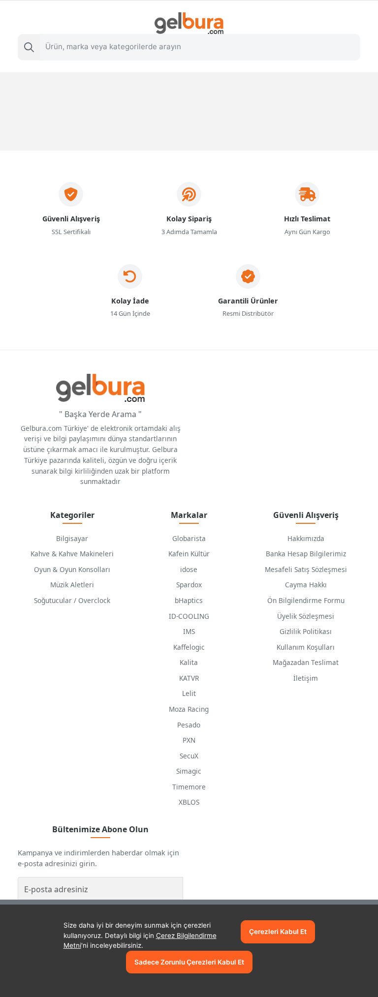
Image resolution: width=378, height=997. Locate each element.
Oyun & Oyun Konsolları (72, 569)
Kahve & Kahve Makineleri (72, 553)
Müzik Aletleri (72, 584)
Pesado (188, 724)
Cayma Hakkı (306, 584)
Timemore (189, 786)
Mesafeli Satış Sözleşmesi (306, 569)
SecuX (189, 755)
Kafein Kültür (189, 553)
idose (188, 569)
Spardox (189, 584)
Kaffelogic (189, 647)
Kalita (189, 662)
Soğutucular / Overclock (72, 600)
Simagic (188, 771)
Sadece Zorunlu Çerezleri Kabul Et (189, 962)
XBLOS (189, 802)
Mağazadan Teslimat (306, 662)
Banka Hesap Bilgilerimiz (306, 553)
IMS (189, 631)
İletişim (305, 678)
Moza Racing (189, 709)
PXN (189, 740)
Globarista (189, 538)
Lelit (189, 693)
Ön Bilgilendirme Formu (306, 600)
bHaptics (189, 600)
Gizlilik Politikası (306, 631)
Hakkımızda (305, 538)
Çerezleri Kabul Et (278, 932)
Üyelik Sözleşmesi (305, 616)
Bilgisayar (72, 538)
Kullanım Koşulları (306, 647)
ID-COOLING (189, 616)
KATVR (189, 678)
